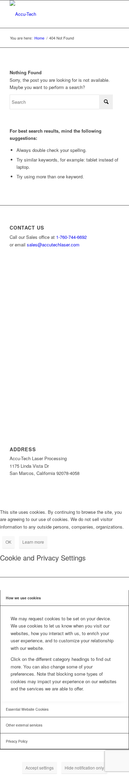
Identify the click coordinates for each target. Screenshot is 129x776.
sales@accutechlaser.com (53, 244)
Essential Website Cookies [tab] (27, 709)
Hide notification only (84, 768)
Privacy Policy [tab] (17, 741)
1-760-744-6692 (71, 237)
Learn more (33, 542)
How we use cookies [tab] (23, 597)
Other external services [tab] (24, 725)
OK (8, 542)
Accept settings (39, 768)
